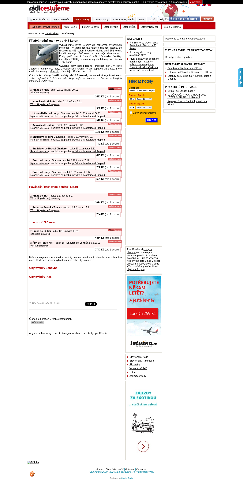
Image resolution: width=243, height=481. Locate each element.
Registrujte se (77, 78)
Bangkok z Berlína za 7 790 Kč (184, 68)
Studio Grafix (127, 478)
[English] (203, 5)
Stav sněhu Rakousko (141, 360)
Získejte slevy (101, 19)
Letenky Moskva (172, 27)
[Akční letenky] (37, 322)
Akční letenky (70, 27)
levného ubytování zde (81, 260)
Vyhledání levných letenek (45, 27)
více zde (54, 71)
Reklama (130, 469)
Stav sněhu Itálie (138, 356)
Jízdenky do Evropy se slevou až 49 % (142, 53)
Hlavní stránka (51, 33)
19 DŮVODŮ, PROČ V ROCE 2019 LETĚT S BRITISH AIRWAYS (186, 96)
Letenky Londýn (90, 27)
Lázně (152, 19)
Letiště (133, 372)
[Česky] (198, 5)
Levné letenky (82, 19)
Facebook (141, 469)
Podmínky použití (115, 469)
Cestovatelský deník (123, 19)
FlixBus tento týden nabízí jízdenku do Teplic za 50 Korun (144, 45)
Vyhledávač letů (138, 368)
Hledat (151, 120)
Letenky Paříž (111, 27)
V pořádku (195, 2)
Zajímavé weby (137, 375)
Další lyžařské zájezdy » (178, 57)
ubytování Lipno (135, 269)
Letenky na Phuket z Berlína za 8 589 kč (189, 72)
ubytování (132, 263)
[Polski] (209, 5)
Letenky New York (149, 27)
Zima (141, 19)
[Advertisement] (122, 32)
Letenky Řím (129, 27)
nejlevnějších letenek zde (52, 78)
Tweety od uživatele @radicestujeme (185, 38)
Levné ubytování (61, 19)
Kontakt (100, 469)
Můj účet (164, 19)
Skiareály (134, 364)
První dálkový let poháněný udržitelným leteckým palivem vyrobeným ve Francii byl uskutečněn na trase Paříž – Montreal (144, 64)
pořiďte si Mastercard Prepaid (88, 116)
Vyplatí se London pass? (181, 90)
